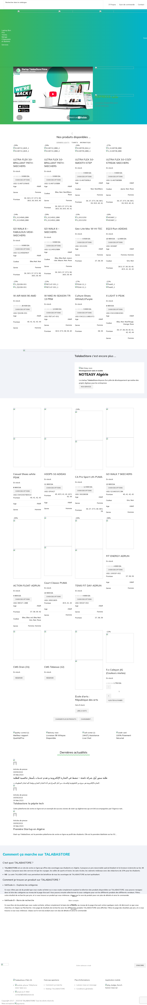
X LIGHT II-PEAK (115, 295)
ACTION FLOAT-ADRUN (26, 585)
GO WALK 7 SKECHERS (119, 474)
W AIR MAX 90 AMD (24, 295)
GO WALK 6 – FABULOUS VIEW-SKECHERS (23, 232)
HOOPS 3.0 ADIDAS (55, 474)
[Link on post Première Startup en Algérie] (73, 797)
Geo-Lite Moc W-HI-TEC (88, 228)
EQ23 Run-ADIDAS (116, 228)
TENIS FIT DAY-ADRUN (88, 585)
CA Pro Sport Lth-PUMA (88, 476)
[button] (115, 700)
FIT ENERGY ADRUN (117, 555)
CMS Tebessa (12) (54, 666)
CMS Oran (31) (21, 666)
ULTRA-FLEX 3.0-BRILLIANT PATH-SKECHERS (23, 163)
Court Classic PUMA (55, 582)
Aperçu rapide (16, 155)
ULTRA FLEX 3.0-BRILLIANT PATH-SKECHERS (54, 163)
